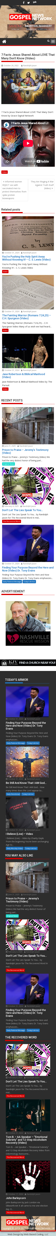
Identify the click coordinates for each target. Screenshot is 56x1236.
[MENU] (53, 41)
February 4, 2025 (11, 506)
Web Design (14, 1234)
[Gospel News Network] (4, 41)
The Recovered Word (11, 521)
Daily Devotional (13, 794)
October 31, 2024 (11, 252)
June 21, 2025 (10, 446)
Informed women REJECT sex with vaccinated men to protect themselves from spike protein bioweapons (14, 190)
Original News (8, 464)
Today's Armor (29, 581)
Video (4, 172)
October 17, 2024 (15, 1194)
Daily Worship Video (15, 848)
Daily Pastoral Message (12, 581)
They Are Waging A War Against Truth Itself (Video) (42, 185)
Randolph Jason (30, 65)
